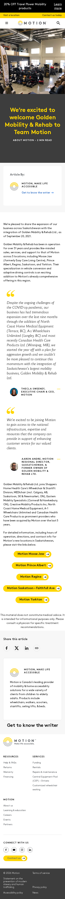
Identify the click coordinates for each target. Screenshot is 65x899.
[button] (6, 23)
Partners (7, 824)
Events (6, 820)
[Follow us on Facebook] (6, 850)
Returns (7, 767)
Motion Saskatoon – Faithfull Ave (31, 588)
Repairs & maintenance (44, 772)
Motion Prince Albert (31, 565)
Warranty (8, 772)
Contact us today (52, 15)
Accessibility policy (13, 893)
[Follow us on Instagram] (22, 850)
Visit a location (11, 15)
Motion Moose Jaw (31, 554)
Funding (36, 763)
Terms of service (41, 873)
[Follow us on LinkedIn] (30, 850)
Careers (7, 815)
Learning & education (14, 810)
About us (8, 806)
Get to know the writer (36, 192)
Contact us (14, 858)
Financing (8, 777)
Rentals (36, 767)
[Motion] (32, 23)
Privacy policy (39, 887)
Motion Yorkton (31, 599)
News (35, 893)
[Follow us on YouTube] (14, 850)
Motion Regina (30, 576)
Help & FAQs (9, 763)
